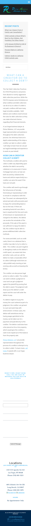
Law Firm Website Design (15, 517)
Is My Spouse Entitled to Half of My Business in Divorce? (15, 45)
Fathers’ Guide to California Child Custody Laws (14, 57)
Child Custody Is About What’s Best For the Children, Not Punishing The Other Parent (15, 38)
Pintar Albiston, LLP (9, 340)
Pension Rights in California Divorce (14, 51)
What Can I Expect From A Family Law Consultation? (14, 31)
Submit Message (15, 444)
